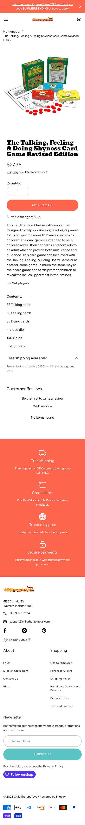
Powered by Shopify (53, 796)
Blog (6, 686)
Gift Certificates (61, 662)
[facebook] (4, 630)
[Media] (42, 86)
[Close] (80, 7)
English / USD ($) (20, 640)
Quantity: (14, 183)
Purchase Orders (61, 670)
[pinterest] (43, 630)
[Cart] (79, 19)
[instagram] (24, 630)
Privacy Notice (60, 698)
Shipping (12, 172)
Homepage (11, 31)
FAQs (6, 662)
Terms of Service (61, 705)
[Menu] (6, 19)
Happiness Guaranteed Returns (65, 688)
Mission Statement (15, 670)
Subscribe (43, 754)
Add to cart (42, 205)
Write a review (42, 406)
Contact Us (10, 678)
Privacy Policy (53, 766)
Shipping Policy (60, 678)
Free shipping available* (27, 358)
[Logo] (42, 19)
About (8, 650)
